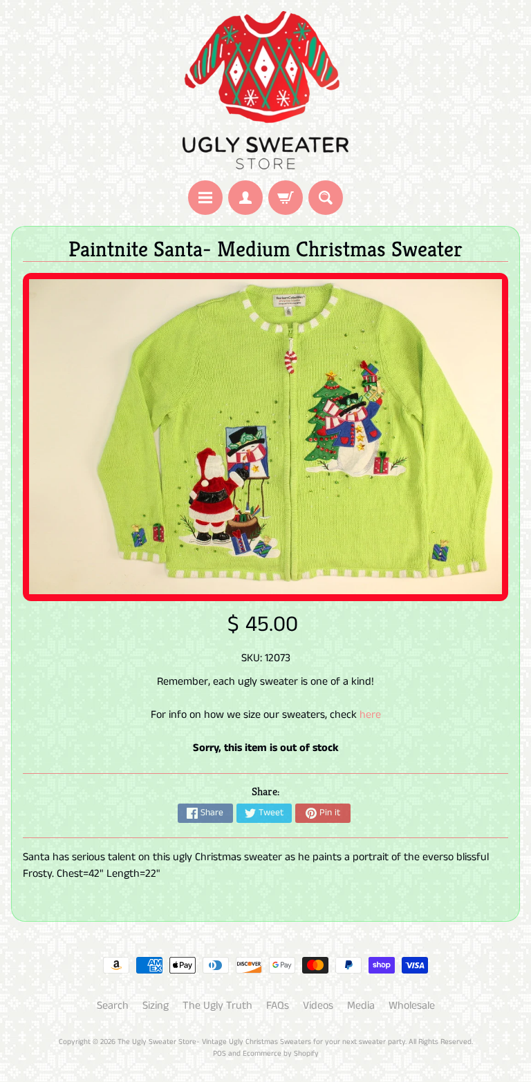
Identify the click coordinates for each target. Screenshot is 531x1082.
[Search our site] (325, 197)
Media (361, 1006)
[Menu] (205, 197)
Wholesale (412, 1006)
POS (219, 1053)
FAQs (277, 1006)
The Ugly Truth (217, 1006)
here (370, 715)
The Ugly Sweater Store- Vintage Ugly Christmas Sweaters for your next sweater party (261, 1041)
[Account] (245, 197)
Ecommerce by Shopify (281, 1053)
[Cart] (285, 197)
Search (113, 1006)
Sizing (155, 1006)
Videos (318, 1006)
